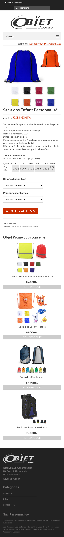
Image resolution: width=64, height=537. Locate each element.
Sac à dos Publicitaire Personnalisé (45, 44)
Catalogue (7, 493)
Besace (50, 527)
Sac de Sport (32, 527)
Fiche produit (32, 286)
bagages (41, 520)
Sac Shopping (8, 527)
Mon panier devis (15, 2)
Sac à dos (42, 527)
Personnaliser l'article (16, 193)
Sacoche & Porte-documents (27, 529)
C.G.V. (5, 499)
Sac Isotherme (20, 527)
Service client (9, 505)
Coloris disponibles (14, 179)
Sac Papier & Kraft (46, 529)
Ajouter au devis (20, 211)
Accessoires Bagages (11, 532)
